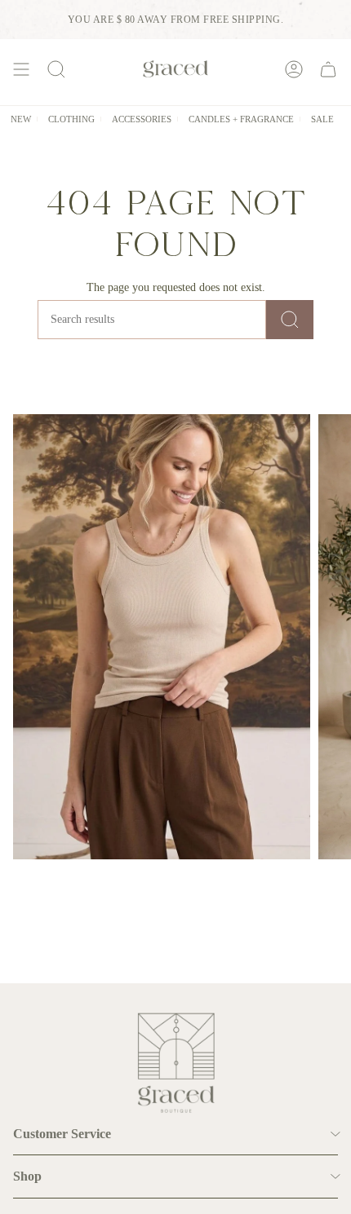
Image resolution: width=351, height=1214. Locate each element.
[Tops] (161, 636)
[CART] (328, 68)
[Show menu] (21, 68)
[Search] (289, 319)
